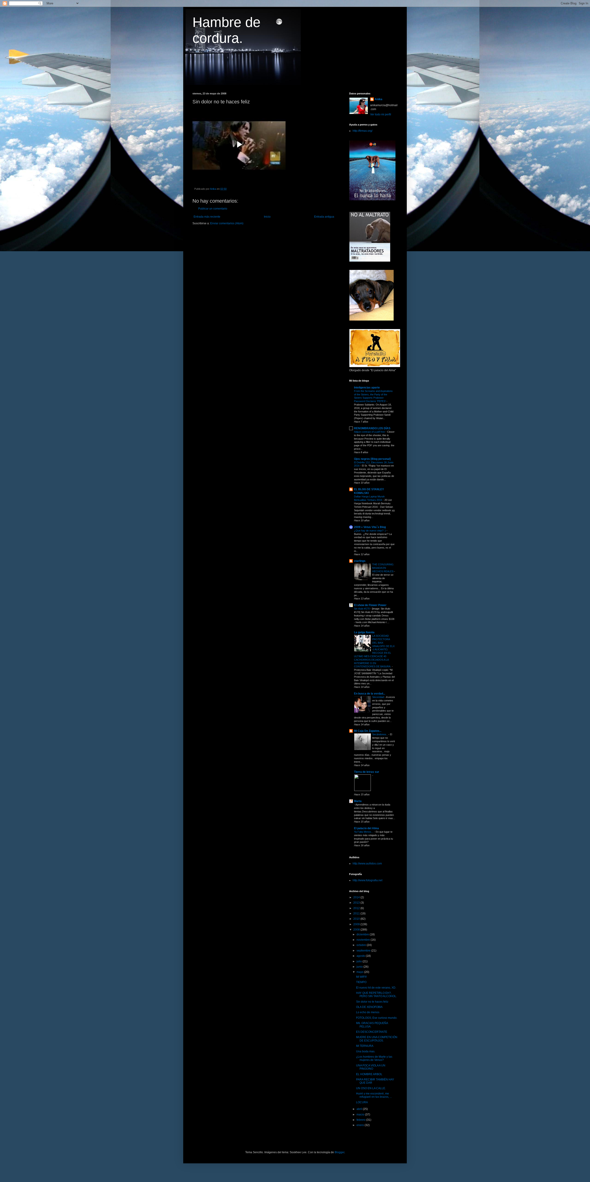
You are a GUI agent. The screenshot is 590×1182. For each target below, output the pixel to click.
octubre (362, 945)
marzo (361, 1114)
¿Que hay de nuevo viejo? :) (370, 530)
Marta (358, 801)
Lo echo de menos (367, 1012)
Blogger (339, 1152)
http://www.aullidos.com (367, 863)
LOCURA (362, 1102)
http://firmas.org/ (362, 130)
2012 (356, 908)
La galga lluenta (364, 632)
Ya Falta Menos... (364, 831)
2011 (356, 913)
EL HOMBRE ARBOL (369, 1074)
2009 (356, 924)
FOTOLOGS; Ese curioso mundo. (376, 1017)
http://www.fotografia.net (367, 880)
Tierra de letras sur (366, 771)
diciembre (363, 934)
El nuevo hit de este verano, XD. (376, 987)
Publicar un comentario (212, 208)
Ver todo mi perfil (380, 114)
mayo (360, 972)
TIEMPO (361, 982)
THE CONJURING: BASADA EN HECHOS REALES (383, 568)
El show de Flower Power (370, 605)
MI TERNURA (364, 1046)
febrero (361, 1119)
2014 (356, 897)
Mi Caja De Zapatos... (367, 731)
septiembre (364, 950)
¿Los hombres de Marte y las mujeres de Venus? (374, 1058)
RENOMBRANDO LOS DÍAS (372, 428)
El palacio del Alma (366, 828)
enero (361, 1125)
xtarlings (360, 561)
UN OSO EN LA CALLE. (371, 1088)
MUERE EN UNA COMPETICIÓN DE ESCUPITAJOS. (376, 1039)
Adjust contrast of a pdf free (370, 431)
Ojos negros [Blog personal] (372, 459)
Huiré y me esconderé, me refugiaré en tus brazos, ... (374, 1095)
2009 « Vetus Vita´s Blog (370, 527)
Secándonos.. (380, 734)
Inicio (267, 216)
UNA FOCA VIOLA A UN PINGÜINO (370, 1067)
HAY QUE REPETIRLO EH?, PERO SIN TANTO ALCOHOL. (376, 994)
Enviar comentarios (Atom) (226, 223)
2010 (356, 918)
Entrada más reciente (207, 216)
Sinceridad (378, 697)
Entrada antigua (324, 216)
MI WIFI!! (361, 976)
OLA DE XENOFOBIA (369, 1007)
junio (360, 966)
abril (360, 1109)
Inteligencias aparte (367, 387)
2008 (356, 929)
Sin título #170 (362, 608)
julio (360, 961)
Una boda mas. (365, 1051)
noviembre (364, 939)
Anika (378, 99)
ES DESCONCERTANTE (371, 1031)
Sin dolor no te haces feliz (372, 1001)
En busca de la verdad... (369, 693)
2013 (356, 902)
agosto (361, 955)
